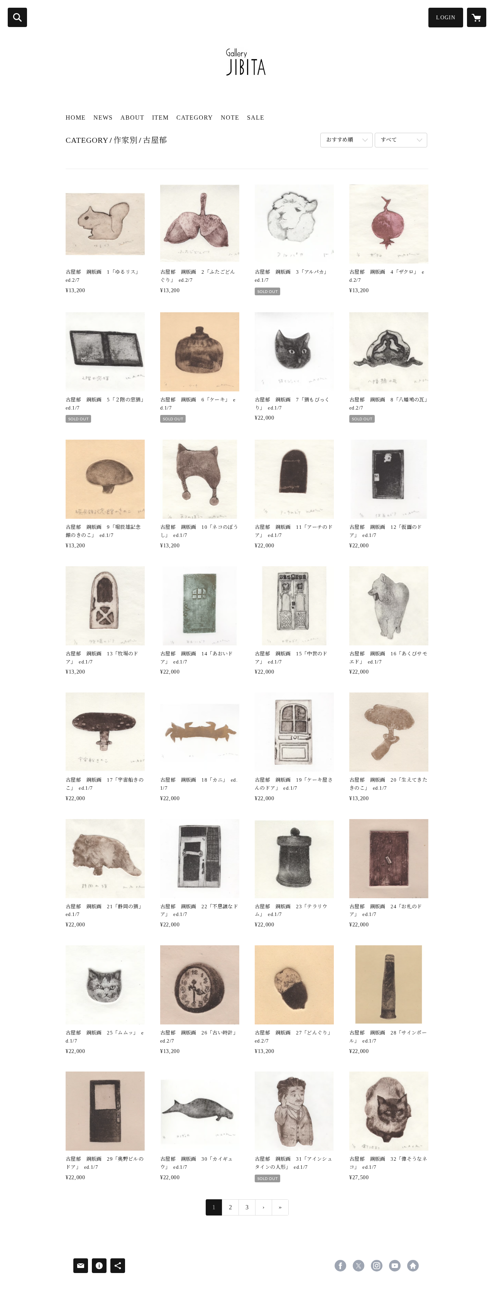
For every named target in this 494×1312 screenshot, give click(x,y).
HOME (76, 117)
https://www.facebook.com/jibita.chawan (340, 1265)
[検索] (17, 17)
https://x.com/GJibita (358, 1265)
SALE (255, 117)
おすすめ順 (339, 140)
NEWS (103, 117)
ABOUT (132, 117)
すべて (389, 140)
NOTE (230, 117)
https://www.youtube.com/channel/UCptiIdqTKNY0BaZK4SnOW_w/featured (395, 1265)
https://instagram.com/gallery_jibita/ (376, 1265)
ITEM (160, 117)
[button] (445, 17)
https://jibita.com (413, 1265)
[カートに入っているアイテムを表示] (476, 17)
